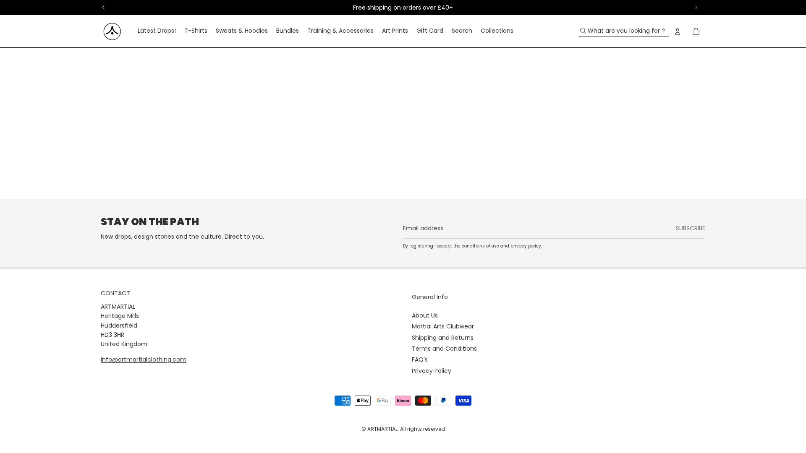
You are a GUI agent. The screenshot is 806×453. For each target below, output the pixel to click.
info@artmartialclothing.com (143, 359)
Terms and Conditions (444, 348)
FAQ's (420, 359)
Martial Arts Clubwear (443, 326)
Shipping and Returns (443, 337)
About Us (425, 315)
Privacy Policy (431, 371)
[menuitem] (157, 31)
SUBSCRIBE (690, 228)
